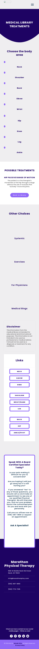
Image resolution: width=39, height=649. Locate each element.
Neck (19, 371)
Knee (19, 385)
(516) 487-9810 (14, 584)
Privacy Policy (20, 645)
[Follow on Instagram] (15, 636)
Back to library (19, 195)
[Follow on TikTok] (19, 636)
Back (19, 419)
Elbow (19, 378)
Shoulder (19, 395)
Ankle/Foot (19, 433)
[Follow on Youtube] (27, 636)
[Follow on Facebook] (11, 636)
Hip (19, 426)
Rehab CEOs (18, 643)
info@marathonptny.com (18, 578)
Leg (19, 409)
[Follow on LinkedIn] (23, 636)
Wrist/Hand (19, 402)
